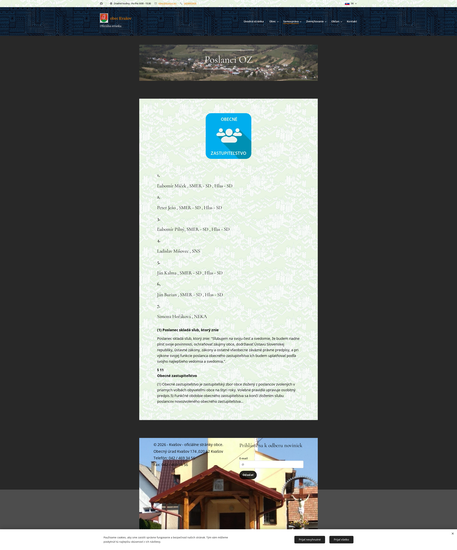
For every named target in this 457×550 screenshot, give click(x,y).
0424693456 (190, 3)
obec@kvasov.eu (167, 3)
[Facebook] (101, 4)
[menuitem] (255, 21)
